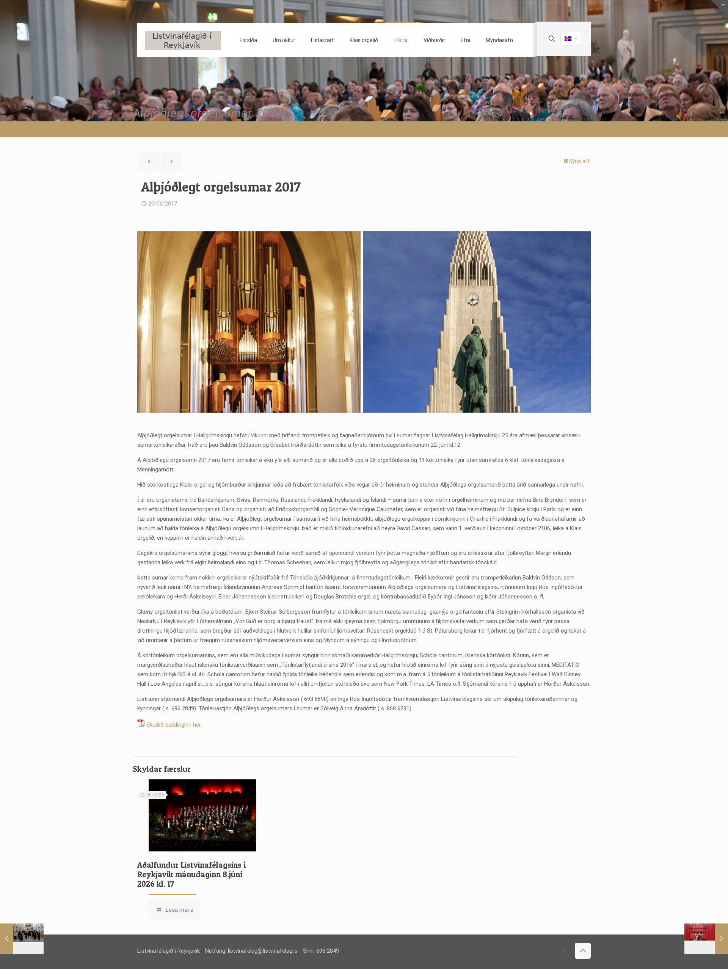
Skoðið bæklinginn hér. (174, 724)
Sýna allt (579, 161)
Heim (514, 111)
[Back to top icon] (583, 951)
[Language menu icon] (570, 39)
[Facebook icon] (564, 950)
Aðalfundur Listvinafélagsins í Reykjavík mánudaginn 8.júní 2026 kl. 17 (191, 874)
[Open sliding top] (719, 8)
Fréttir (543, 111)
